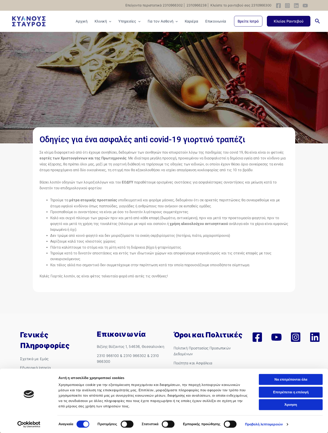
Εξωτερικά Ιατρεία (35, 367)
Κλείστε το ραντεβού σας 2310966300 (240, 5)
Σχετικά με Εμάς (34, 359)
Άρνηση (290, 404)
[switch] (127, 424)
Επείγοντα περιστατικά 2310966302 (154, 5)
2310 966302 (134, 355)
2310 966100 (108, 355)
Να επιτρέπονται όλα (290, 379)
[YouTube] (305, 5)
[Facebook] (278, 5)
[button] (248, 21)
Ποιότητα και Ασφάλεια (193, 363)
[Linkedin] (296, 5)
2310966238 (196, 5)
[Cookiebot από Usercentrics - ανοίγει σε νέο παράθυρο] (28, 424)
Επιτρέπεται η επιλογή (291, 392)
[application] (109, 21)
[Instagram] (287, 5)
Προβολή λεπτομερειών (264, 424)
